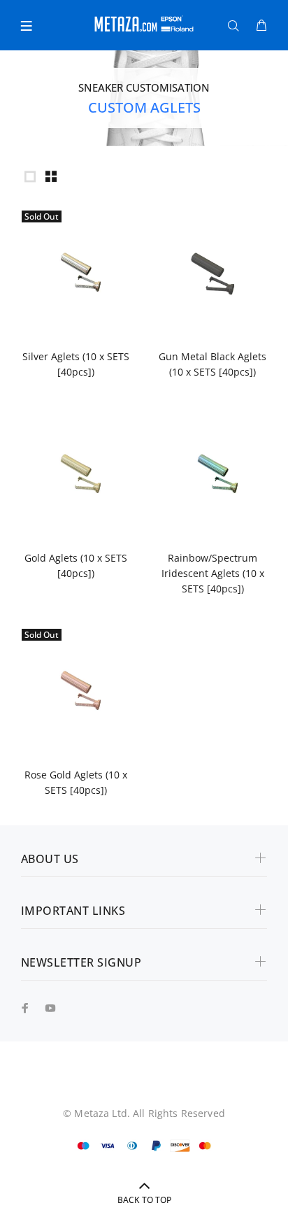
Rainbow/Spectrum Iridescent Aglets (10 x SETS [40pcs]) (212, 573)
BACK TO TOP (144, 1200)
